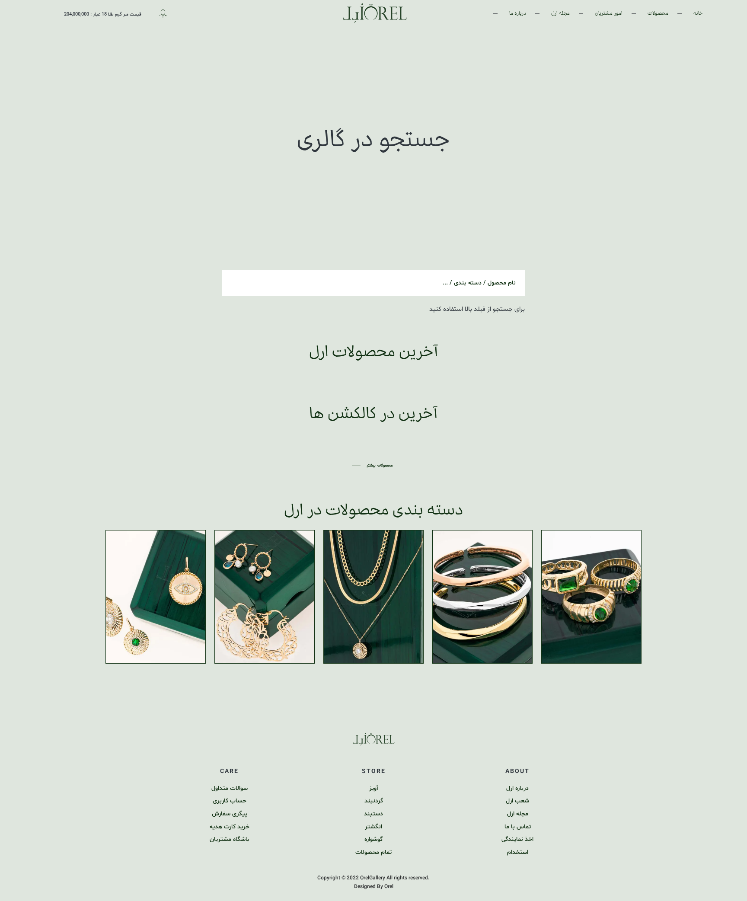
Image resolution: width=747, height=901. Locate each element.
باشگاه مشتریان (229, 839)
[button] (373, 465)
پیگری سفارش (229, 814)
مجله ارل (560, 13)
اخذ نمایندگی (517, 839)
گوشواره (373, 839)
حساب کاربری (229, 801)
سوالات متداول (229, 788)
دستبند (373, 814)
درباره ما (517, 13)
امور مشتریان (608, 13)
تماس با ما (517, 827)
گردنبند (373, 801)
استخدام (517, 852)
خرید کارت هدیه (229, 827)
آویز (373, 788)
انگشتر (373, 827)
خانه (697, 13)
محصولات (658, 13)
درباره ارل (517, 788)
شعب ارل (517, 801)
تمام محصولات (373, 852)
